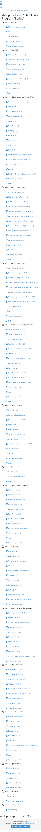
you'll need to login (28, 824)
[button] (1, 2)
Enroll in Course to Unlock (20, 826)
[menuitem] (1, 5)
